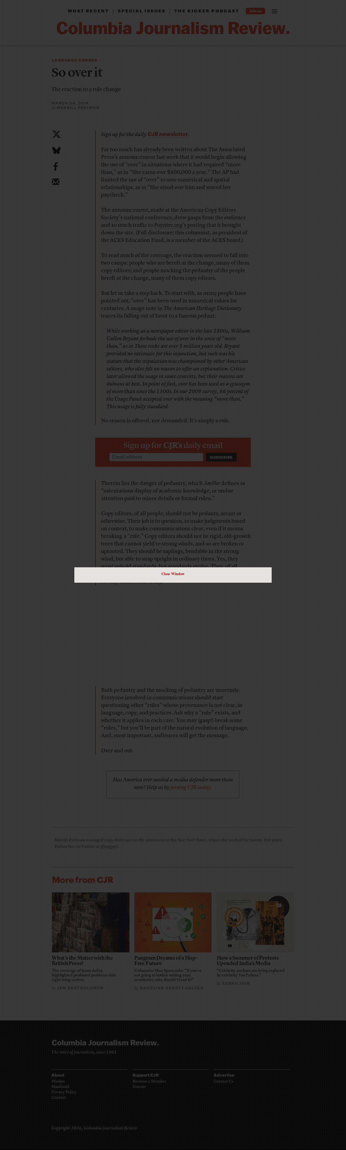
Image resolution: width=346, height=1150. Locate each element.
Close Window (173, 573)
